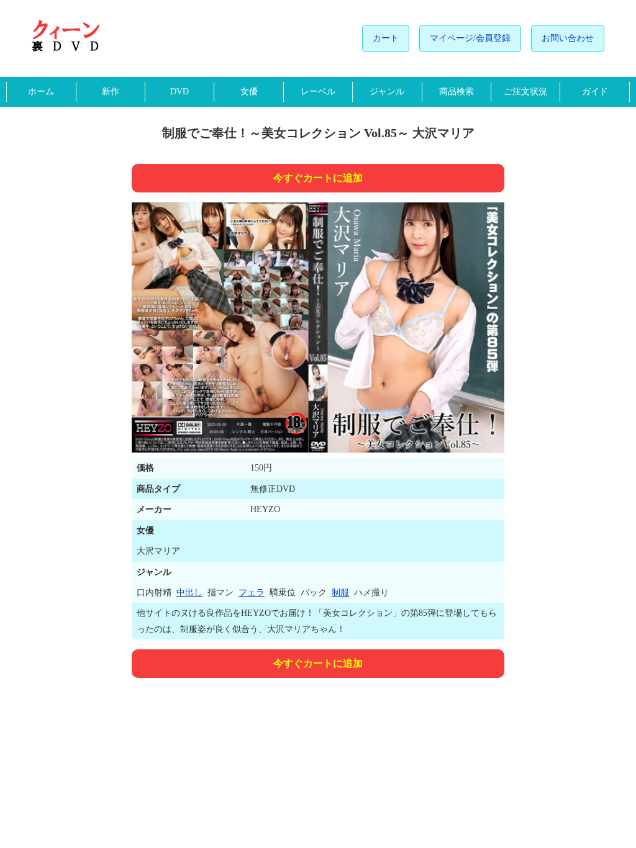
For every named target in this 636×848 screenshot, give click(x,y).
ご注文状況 (525, 91)
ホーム (41, 91)
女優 (249, 91)
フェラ (251, 592)
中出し (189, 592)
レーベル (318, 91)
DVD (179, 91)
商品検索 (456, 91)
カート (386, 38)
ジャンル (387, 91)
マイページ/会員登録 (470, 38)
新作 (110, 91)
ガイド (595, 91)
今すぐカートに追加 (318, 178)
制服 (340, 592)
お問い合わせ (568, 38)
